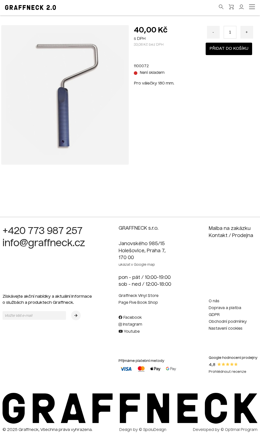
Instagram (132, 324)
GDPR (214, 315)
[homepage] (130, 423)
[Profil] (241, 8)
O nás (214, 301)
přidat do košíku (228, 49)
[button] (76, 315)
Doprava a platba (225, 308)
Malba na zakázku (230, 228)
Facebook (132, 318)
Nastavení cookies (225, 328)
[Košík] (231, 8)
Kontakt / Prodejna (231, 235)
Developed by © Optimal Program (225, 430)
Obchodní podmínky (228, 322)
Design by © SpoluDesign (142, 430)
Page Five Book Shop (138, 303)
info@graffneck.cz (44, 243)
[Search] (221, 7)
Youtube (131, 331)
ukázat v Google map (137, 264)
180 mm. (166, 83)
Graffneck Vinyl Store (138, 296)
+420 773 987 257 (43, 231)
